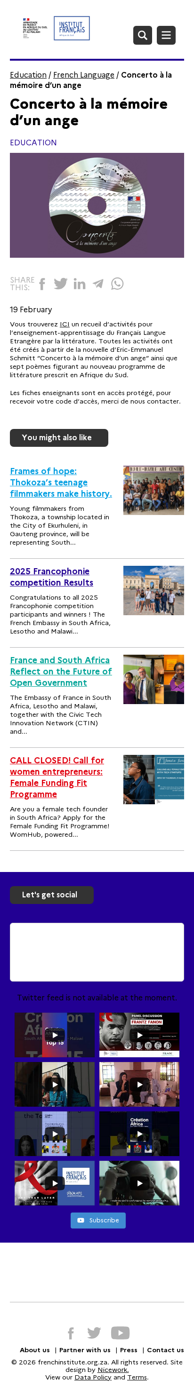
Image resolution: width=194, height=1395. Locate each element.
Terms (137, 1377)
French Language (83, 75)
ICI (65, 324)
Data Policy (93, 1377)
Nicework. (113, 1369)
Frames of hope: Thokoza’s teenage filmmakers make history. (61, 482)
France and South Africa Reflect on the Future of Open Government (61, 671)
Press (128, 1350)
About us (35, 1350)
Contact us (165, 1350)
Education (28, 75)
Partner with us (85, 1350)
